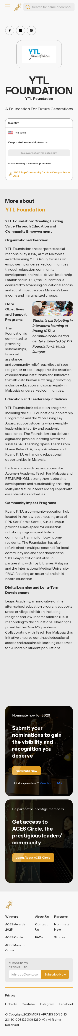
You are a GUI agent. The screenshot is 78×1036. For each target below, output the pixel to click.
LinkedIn (11, 1004)
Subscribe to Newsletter (18, 964)
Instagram (47, 1004)
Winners (11, 916)
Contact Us (41, 926)
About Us (42, 916)
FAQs (39, 937)
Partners (61, 916)
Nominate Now (62, 926)
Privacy (10, 995)
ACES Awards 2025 (15, 926)
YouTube (28, 1004)
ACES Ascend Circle (15, 947)
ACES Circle (14, 937)
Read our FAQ (51, 783)
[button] (7, 7)
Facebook (66, 1004)
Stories (59, 937)
